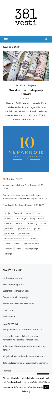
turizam (8, 249)
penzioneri (9, 228)
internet (8, 223)
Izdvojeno (31, 85)
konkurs (20, 223)
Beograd (18, 213)
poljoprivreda (24, 228)
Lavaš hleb (8, 310)
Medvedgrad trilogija (12, 278)
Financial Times (13, 179)
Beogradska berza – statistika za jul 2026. (22, 329)
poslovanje (9, 233)
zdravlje (8, 254)
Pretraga (7, 371)
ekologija (8, 218)
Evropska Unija (37, 218)
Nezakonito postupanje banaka (26, 92)
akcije (7, 213)
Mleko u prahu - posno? (13, 284)
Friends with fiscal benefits (15, 205)
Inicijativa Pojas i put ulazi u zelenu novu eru (23, 356)
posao (37, 228)
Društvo (20, 85)
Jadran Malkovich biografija (15, 297)
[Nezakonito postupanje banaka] (26, 66)
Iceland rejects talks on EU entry (18, 185)
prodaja (34, 238)
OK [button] (46, 387)
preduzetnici (24, 233)
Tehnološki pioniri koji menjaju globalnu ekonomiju (25, 363)
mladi (43, 223)
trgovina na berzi (31, 244)
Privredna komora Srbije (15, 238)
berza (28, 213)
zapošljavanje (31, 249)
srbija (16, 244)
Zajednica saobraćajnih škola (16, 291)
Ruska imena (9, 316)
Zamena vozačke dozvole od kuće (19, 304)
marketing (32, 223)
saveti (7, 244)
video (18, 249)
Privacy (26, 391)
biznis (37, 213)
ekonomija (21, 218)
